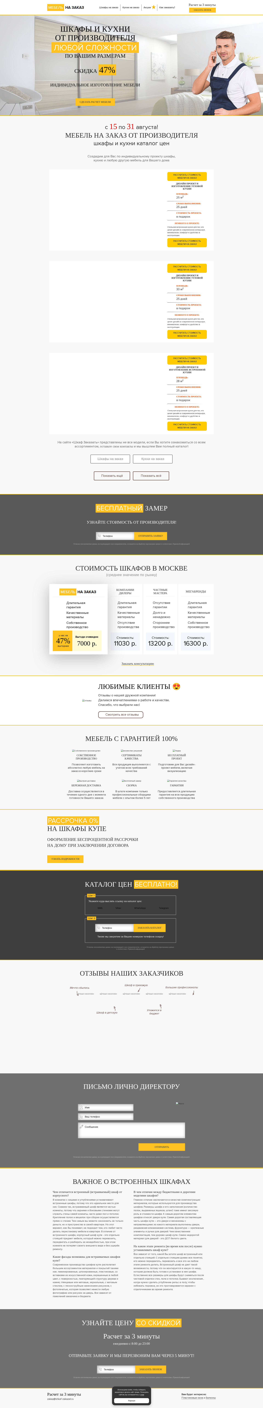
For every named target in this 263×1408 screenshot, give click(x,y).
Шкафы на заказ (108, 7)
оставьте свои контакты (116, 446)
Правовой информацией (181, 544)
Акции (147, 7)
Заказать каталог (149, 927)
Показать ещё (112, 476)
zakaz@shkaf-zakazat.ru (60, 1398)
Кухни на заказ (130, 7)
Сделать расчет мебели (95, 102)
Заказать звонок (202, 10)
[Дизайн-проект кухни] (107, 198)
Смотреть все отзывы (122, 715)
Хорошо (131, 1401)
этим (142, 1395)
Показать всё (151, 476)
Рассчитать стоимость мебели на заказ (187, 176)
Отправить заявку (150, 535)
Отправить (162, 1147)
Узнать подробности (65, 859)
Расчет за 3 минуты (131, 1336)
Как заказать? (167, 7)
